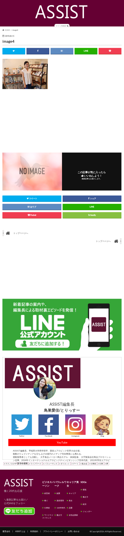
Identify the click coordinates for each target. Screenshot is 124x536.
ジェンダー (87, 511)
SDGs (83, 482)
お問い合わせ (74, 531)
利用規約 (34, 531)
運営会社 (6, 531)
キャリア (72, 493)
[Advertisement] (62, 118)
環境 (84, 490)
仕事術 (47, 508)
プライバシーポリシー (53, 531)
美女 (70, 500)
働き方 (59, 515)
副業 (58, 493)
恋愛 (70, 508)
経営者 (47, 493)
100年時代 (61, 508)
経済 (84, 504)
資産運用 (60, 500)
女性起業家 (73, 515)
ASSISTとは (20, 531)
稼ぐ (46, 500)
